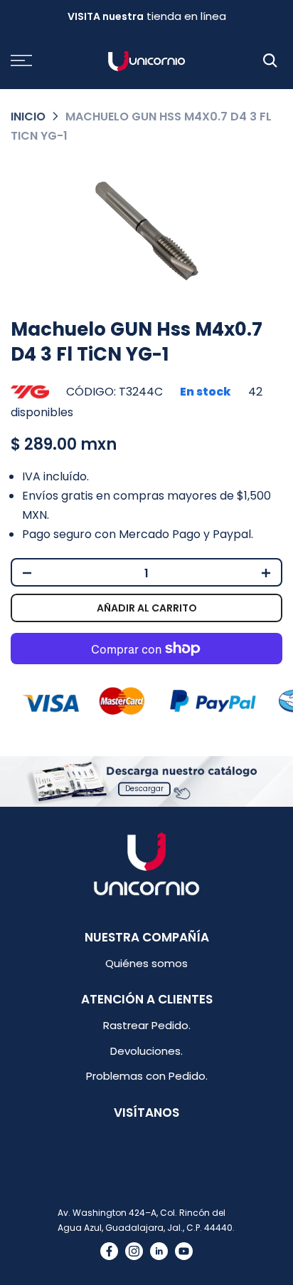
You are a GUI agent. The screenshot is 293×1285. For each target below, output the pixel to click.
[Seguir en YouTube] (184, 1251)
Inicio (28, 116)
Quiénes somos (146, 963)
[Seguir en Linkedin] (159, 1251)
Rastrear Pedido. (147, 1025)
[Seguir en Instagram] (134, 1251)
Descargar (144, 788)
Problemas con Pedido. (147, 1075)
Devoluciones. (146, 1050)
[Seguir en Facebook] (109, 1251)
